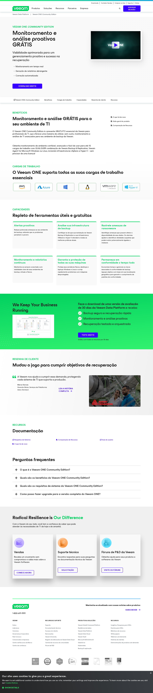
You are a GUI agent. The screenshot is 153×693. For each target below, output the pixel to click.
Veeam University (51, 637)
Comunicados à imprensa (20, 640)
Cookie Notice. (11, 682)
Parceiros (72, 8)
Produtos (36, 8)
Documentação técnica (53, 628)
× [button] (150, 673)
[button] (76, 687)
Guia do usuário (107, 440)
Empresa (84, 8)
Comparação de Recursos (122, 125)
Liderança (15, 628)
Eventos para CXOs (117, 628)
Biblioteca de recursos (118, 631)
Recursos (60, 8)
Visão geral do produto (121, 121)
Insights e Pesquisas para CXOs (121, 625)
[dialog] (76, 682)
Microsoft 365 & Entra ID (86, 640)
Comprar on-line (120, 3)
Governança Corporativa (20, 634)
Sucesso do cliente (51, 631)
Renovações (49, 634)
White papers (115, 634)
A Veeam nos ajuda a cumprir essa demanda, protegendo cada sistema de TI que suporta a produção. (49, 378)
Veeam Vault (82, 637)
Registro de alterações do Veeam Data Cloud (59, 640)
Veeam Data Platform (85, 631)
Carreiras (15, 631)
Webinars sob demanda (118, 637)
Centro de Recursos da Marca (22, 642)
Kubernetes (82, 645)
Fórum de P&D (49, 645)
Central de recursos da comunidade (57, 642)
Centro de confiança (19, 645)
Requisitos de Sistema (22, 440)
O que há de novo (119, 117)
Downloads (94, 3)
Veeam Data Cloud (84, 634)
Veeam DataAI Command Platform (89, 625)
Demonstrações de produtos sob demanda (125, 642)
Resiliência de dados (84, 628)
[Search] (120, 8)
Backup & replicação (84, 648)
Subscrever (131, 609)
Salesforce (81, 642)
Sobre (14, 625)
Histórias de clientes (117, 640)
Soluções (48, 8)
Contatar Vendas (106, 3)
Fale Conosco (16, 637)
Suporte (130, 3)
